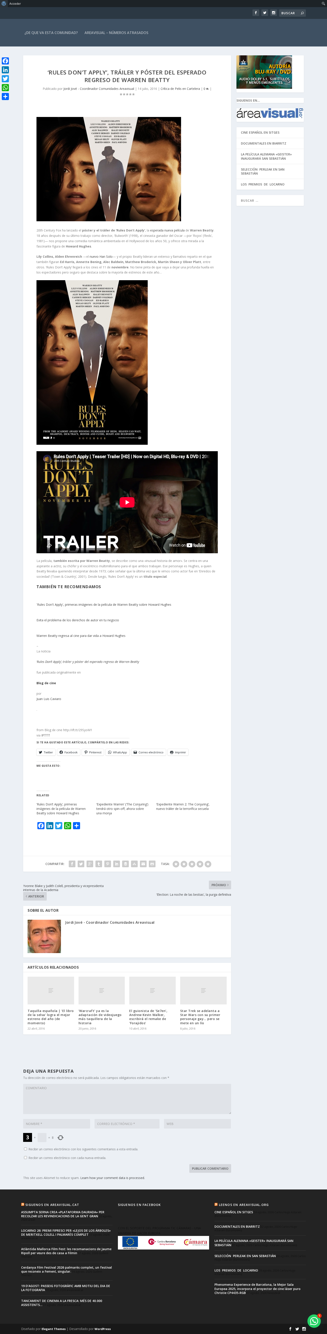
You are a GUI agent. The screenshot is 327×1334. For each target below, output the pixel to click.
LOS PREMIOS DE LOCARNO (263, 184)
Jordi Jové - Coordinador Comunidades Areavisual (98, 89)
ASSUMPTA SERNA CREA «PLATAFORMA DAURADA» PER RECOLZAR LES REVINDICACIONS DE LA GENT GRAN (62, 1214)
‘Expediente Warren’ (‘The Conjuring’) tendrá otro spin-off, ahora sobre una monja (122, 808)
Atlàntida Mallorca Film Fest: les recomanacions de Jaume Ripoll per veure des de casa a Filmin (66, 1251)
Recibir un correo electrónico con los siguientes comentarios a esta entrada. (83, 1149)
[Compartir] (5, 96)
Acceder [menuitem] (15, 3)
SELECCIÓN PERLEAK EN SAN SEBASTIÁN (263, 171)
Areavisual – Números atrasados (116, 32)
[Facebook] (5, 60)
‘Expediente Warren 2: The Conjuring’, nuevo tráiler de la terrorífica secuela (183, 806)
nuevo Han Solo (101, 256)
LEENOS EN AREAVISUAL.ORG (244, 1205)
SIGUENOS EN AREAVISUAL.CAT (52, 1205)
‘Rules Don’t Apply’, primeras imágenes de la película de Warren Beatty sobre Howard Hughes (61, 808)
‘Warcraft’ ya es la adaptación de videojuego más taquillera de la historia (100, 1017)
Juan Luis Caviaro (48, 699)
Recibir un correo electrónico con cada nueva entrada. (67, 1158)
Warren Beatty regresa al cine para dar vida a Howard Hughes (80, 636)
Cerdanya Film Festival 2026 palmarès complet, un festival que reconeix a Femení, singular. (66, 1269)
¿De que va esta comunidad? (51, 32)
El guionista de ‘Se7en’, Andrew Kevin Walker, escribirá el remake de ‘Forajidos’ (148, 1017)
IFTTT (45, 735)
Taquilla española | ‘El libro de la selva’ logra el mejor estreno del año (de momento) (51, 1017)
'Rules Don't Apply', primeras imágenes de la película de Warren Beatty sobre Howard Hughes (103, 604)
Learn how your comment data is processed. (112, 1178)
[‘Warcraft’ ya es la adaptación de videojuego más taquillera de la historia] (102, 990)
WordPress (103, 1329)
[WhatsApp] (5, 87)
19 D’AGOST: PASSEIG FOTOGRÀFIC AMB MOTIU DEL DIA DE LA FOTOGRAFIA (65, 1288)
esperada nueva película (167, 230)
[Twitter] (5, 78)
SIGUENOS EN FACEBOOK (139, 1205)
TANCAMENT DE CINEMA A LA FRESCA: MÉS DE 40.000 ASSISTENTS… (61, 1303)
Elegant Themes (54, 1329)
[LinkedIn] (5, 69)
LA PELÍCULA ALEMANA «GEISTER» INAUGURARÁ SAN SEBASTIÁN (266, 156)
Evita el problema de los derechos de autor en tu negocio (77, 620)
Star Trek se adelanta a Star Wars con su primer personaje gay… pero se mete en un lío (200, 1017)
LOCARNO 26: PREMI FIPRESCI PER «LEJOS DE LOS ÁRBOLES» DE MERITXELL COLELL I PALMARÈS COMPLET (66, 1232)
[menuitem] (4, 3)
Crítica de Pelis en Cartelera (180, 89)
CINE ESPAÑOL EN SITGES (260, 132)
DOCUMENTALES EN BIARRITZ (263, 143)
